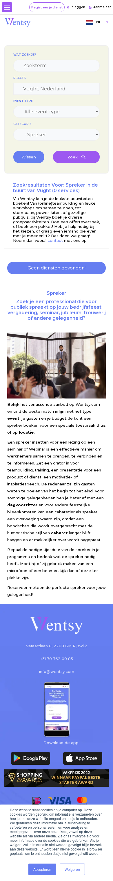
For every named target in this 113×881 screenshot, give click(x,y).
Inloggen (78, 7)
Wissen (28, 157)
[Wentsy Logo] (56, 626)
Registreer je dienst (47, 7)
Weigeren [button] (72, 869)
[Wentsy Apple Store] (83, 758)
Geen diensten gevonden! (56, 268)
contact (55, 240)
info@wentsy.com (56, 671)
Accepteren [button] (42, 869)
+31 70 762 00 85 (56, 658)
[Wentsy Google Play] (30, 758)
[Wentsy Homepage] (17, 22)
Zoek (73, 157)
